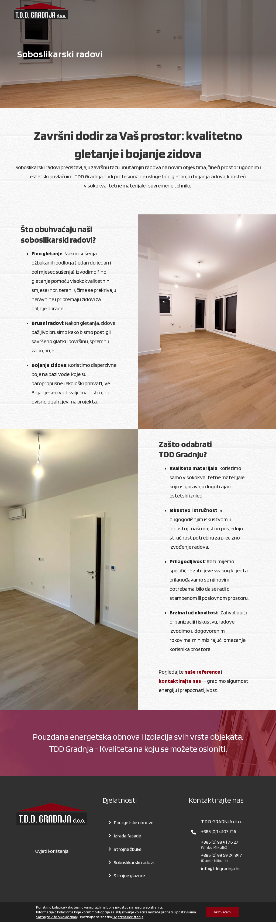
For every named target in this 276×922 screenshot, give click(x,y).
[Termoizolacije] (41, 11)
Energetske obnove (133, 822)
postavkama (186, 912)
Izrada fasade (127, 836)
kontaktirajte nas (180, 681)
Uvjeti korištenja (51, 851)
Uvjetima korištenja (127, 917)
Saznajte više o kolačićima (56, 917)
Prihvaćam (222, 912)
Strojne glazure (129, 875)
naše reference (202, 672)
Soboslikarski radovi (134, 862)
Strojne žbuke (128, 849)
